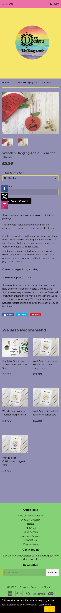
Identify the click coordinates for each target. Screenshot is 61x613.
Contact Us (30, 540)
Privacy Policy (30, 544)
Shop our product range (30, 515)
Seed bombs (31, 532)
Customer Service (30, 536)
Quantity (7, 186)
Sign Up (52, 572)
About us (31, 527)
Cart (56, 4)
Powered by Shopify (41, 587)
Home (5, 82)
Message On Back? (13, 172)
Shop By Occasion (31, 519)
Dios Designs (21, 587)
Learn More (44, 604)
